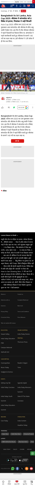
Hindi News (4, 11)
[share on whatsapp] (32, 453)
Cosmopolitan (5, 363)
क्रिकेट (16, 11)
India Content (22, 421)
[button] (31, 483)
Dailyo (15, 449)
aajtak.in (9, 97)
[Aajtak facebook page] (17, 468)
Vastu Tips (5, 434)
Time (19, 367)
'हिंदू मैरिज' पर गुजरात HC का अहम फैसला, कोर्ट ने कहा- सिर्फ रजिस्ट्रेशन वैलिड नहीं (17, 263)
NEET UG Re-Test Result (8, 441)
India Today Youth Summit (6, 398)
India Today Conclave (7, 387)
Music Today (5, 367)
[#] (14, 108)
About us (3, 294)
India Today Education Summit (8, 407)
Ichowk (22, 449)
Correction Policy (5, 317)
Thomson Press (22, 342)
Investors (3, 306)
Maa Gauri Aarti (23, 441)
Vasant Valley (5, 334)
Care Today (4, 421)
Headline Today (22, 425)
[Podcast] (24, 6)
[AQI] (17, 6)
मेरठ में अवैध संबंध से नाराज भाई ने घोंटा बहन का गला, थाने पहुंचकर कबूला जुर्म (17, 244)
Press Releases (21, 317)
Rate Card (20, 306)
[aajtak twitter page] (22, 468)
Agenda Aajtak (22, 383)
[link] (33, 1)
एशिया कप (23, 11)
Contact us (20, 294)
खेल (11, 11)
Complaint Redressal (23, 300)
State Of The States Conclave (24, 398)
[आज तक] (3, 6)
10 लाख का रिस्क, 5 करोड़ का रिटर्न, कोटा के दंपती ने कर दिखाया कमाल (17, 253)
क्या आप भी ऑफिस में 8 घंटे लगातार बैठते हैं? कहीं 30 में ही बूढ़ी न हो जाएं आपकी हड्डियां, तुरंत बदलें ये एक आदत (16, 258)
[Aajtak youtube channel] (31, 468)
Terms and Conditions (23, 311)
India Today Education (8, 338)
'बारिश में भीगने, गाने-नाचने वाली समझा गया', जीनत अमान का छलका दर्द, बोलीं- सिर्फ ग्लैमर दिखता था (17, 282)
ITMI (2, 343)
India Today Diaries (24, 334)
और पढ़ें (17, 141)
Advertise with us (5, 300)
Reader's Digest (22, 363)
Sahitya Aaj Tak (5, 383)
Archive (29, 449)
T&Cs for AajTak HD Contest (8, 323)
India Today (30, 2)
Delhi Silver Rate (16, 434)
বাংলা (25, 2)
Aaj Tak (17, 2)
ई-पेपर (21, 2)
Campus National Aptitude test (6, 350)
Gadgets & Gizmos (7, 372)
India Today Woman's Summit (24, 389)
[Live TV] (28, 6)
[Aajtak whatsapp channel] (12, 468)
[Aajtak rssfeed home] (26, 468)
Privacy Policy (4, 311)
